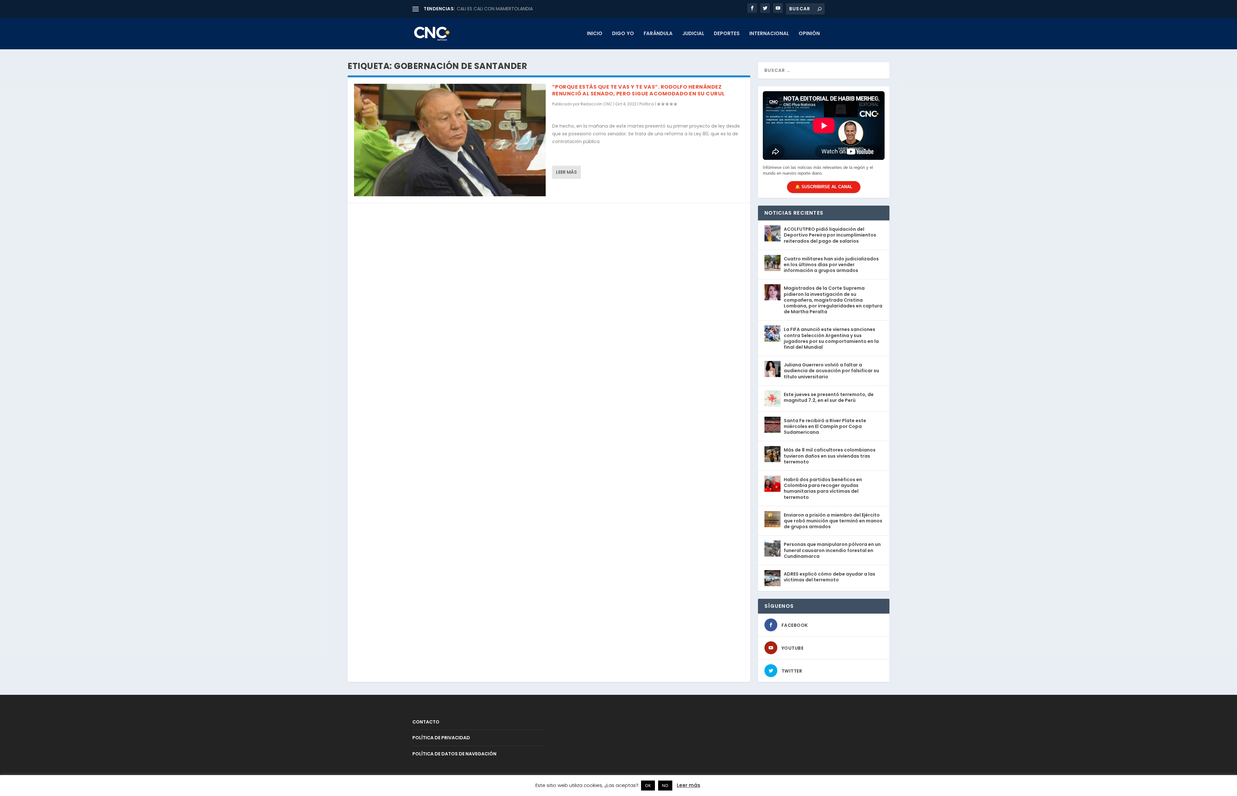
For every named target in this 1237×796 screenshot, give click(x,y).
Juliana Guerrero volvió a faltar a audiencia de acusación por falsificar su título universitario (831, 371)
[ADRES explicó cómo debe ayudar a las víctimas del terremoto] (772, 578)
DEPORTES (727, 34)
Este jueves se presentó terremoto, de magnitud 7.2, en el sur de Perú (829, 397)
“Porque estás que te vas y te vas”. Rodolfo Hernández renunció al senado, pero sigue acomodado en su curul (638, 90)
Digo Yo (623, 34)
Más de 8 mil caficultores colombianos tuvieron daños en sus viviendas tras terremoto (830, 456)
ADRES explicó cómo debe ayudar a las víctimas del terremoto (829, 577)
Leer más (566, 172)
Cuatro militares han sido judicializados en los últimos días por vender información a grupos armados (831, 265)
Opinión (809, 34)
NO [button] (665, 785)
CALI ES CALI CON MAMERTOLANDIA (495, 8)
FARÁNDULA (658, 34)
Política (646, 104)
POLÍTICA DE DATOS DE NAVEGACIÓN (454, 754)
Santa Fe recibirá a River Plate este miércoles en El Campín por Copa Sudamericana (825, 426)
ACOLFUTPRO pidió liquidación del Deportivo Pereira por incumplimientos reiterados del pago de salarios (830, 235)
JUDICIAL (693, 34)
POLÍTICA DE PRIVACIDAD (441, 737)
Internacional (769, 34)
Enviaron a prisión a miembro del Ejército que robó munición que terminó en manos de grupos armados (833, 521)
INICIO (594, 34)
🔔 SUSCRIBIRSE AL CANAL (823, 186)
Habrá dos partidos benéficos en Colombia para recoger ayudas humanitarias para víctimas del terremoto (823, 488)
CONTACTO (425, 722)
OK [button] (648, 785)
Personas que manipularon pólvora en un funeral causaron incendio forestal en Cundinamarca (832, 550)
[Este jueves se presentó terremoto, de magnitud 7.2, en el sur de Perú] (772, 399)
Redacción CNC (596, 104)
